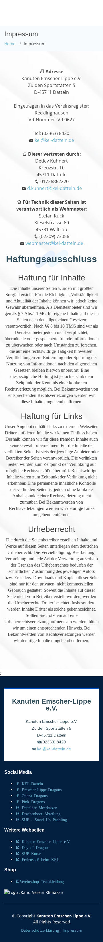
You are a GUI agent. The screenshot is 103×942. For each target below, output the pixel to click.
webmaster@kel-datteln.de (54, 243)
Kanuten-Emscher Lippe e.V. (45, 841)
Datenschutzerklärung (40, 930)
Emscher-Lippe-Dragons (41, 789)
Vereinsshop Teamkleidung (42, 881)
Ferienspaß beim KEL (39, 859)
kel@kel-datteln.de (54, 140)
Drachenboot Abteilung (40, 814)
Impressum (72, 930)
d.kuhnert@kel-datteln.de (54, 188)
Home (9, 43)
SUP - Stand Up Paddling (43, 820)
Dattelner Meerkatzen (38, 808)
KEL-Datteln (31, 783)
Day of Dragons (34, 847)
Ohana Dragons (33, 795)
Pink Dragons (32, 801)
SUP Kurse (30, 853)
